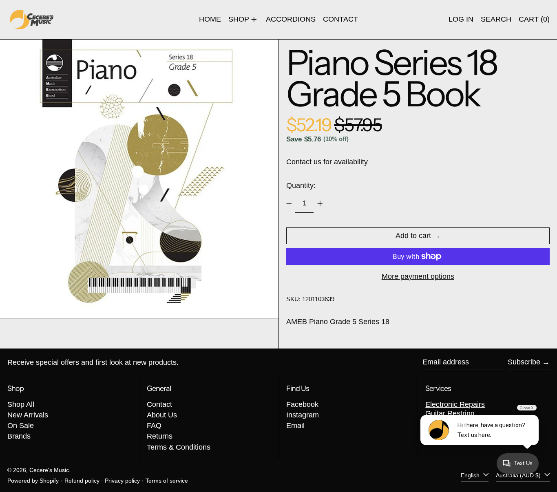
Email (295, 425)
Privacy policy (122, 480)
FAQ (154, 425)
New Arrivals (27, 415)
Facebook (302, 404)
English (471, 475)
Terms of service (167, 480)
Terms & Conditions (178, 447)
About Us (162, 415)
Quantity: (301, 185)
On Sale (20, 425)
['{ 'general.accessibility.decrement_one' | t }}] (289, 203)
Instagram (302, 415)
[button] (496, 19)
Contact (159, 404)
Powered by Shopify (33, 480)
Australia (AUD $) (519, 475)
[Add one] (320, 203)
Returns (159, 436)
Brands (19, 436)
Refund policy (81, 480)
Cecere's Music (49, 470)
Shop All (20, 404)
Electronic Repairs (455, 404)
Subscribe (524, 362)
